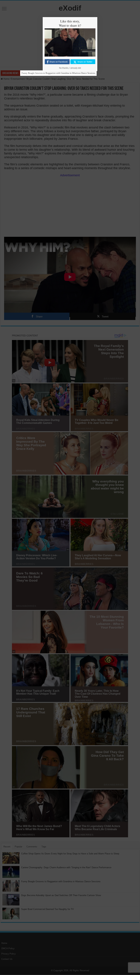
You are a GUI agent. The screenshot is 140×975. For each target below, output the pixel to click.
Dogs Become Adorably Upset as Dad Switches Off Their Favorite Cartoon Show (58, 73)
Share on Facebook (58, 62)
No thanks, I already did (70, 68)
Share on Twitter (84, 62)
